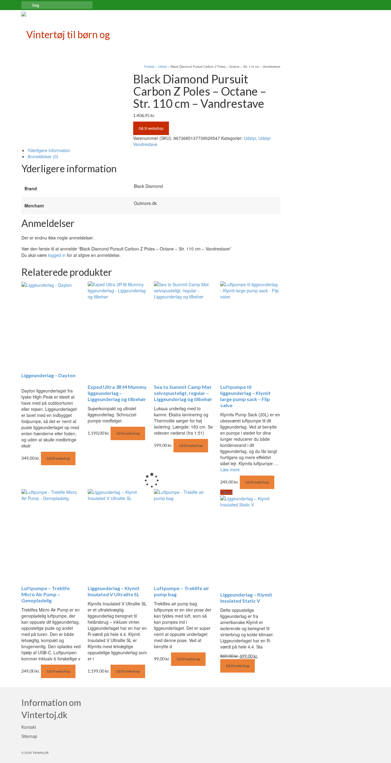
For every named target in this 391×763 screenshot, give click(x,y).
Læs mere (230, 469)
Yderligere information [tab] (48, 150)
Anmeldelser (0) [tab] (42, 156)
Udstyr (250, 138)
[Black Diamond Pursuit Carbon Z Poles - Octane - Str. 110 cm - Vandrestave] (72, 75)
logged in (57, 255)
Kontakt (28, 727)
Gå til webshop (151, 128)
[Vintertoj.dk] (76, 33)
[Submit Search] (26, 5)
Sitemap (29, 736)
